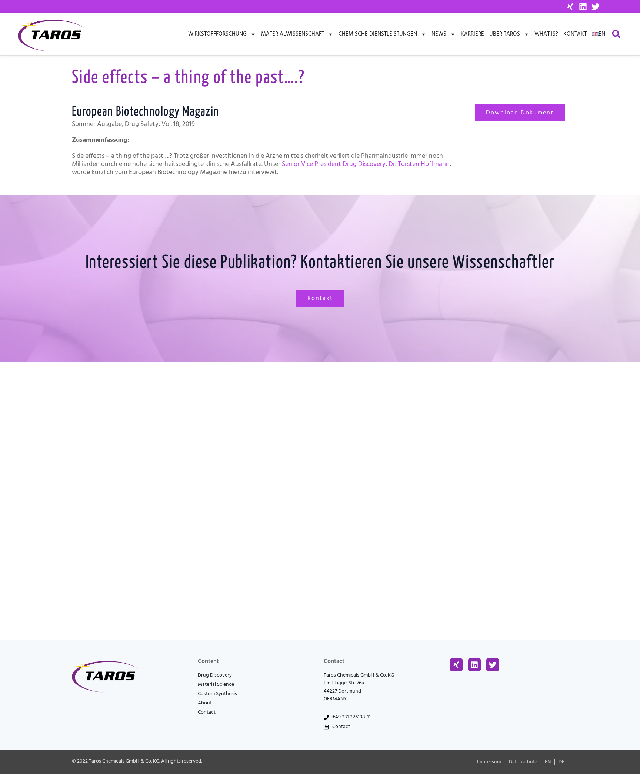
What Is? (546, 34)
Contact (207, 712)
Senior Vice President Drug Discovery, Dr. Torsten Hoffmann (366, 164)
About (205, 703)
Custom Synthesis (217, 693)
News (438, 34)
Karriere (472, 34)
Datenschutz (523, 761)
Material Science (216, 684)
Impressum (489, 761)
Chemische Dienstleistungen (378, 34)
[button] (616, 34)
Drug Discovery (215, 675)
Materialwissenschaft (292, 34)
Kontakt (575, 34)
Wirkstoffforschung (217, 34)
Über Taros (504, 34)
